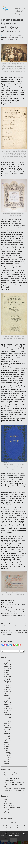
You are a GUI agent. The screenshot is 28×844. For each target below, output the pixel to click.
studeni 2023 (7, 710)
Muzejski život (8, 803)
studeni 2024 (7, 691)
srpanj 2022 (7, 723)
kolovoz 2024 (7, 697)
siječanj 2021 (7, 748)
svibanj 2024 (7, 702)
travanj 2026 (7, 666)
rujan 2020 (7, 756)
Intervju (6, 801)
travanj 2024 (7, 704)
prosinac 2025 (8, 672)
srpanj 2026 (7, 661)
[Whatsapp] (16, 645)
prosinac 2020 (8, 750)
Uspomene (7, 811)
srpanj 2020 (7, 759)
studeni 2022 (7, 716)
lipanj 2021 (7, 738)
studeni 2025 (7, 674)
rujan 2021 (7, 733)
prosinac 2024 (8, 689)
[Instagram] (5, 645)
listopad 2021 (7, 731)
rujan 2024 (7, 695)
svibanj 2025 (7, 682)
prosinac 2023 (8, 708)
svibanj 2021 (7, 740)
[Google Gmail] (19, 645)
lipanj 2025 (7, 680)
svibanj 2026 (7, 664)
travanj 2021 (7, 742)
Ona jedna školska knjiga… (11, 773)
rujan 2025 (7, 678)
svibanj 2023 (7, 714)
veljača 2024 (7, 706)
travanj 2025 (7, 683)
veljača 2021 (7, 746)
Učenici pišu (7, 809)
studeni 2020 (7, 752)
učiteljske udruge (14, 39)
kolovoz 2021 (7, 735)
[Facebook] (2, 645)
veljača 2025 (7, 687)
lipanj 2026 (7, 663)
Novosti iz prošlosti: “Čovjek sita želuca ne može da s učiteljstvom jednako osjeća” (15, 784)
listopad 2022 (7, 718)
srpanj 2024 (7, 699)
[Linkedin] (11, 645)
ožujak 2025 (7, 685)
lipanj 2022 (7, 725)
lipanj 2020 (7, 761)
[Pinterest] (14, 645)
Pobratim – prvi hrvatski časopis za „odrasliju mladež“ (6, 632)
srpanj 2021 (7, 737)
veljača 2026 (7, 670)
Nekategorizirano (9, 805)
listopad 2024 (7, 693)
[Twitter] (8, 645)
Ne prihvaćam (13, 840)
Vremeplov (12, 623)
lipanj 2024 (7, 701)
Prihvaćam (5, 841)
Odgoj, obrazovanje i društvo (12, 807)
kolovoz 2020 (7, 757)
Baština (6, 799)
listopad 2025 (7, 676)
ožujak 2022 (7, 729)
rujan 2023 (7, 712)
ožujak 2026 (7, 668)
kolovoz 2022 (7, 721)
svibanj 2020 (7, 763)
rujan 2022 (7, 719)
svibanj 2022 (7, 727)
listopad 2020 (7, 754)
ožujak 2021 (7, 744)
